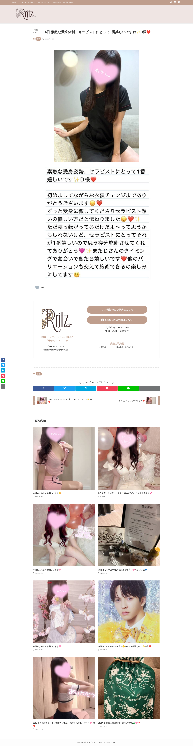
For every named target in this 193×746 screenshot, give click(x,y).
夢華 (38, 39)
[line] (175, 2)
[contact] (179, 2)
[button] (43, 388)
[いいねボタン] (37, 287)
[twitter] (171, 2)
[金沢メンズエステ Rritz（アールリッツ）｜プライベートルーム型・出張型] (26, 14)
